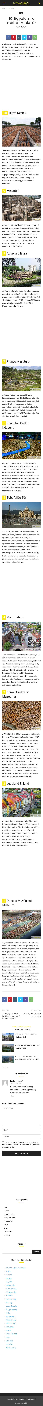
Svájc (8, 1337)
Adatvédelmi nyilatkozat (17, 1399)
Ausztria (9, 1275)
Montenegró (10, 1316)
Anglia (8, 1271)
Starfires (38, 526)
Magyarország (11, 1309)
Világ (12, 8)
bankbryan (37, 937)
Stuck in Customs (35, 457)
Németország (11, 1320)
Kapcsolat (31, 1399)
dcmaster (37, 285)
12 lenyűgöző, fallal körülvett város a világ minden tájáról (11, 1016)
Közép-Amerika (9, 1218)
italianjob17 (37, 728)
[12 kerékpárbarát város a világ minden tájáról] (8, 1037)
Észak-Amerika (9, 1214)
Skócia (8, 1330)
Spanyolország (11, 1334)
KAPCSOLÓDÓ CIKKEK (21, 1027)
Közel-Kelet (8, 1232)
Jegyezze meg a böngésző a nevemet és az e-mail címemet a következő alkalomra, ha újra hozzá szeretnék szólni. (21, 1144)
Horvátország (11, 1299)
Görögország (11, 1292)
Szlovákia (9, 1341)
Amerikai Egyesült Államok (15, 1268)
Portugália (10, 1327)
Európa (6, 1211)
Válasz (12, 1096)
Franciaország (11, 1288)
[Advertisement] (21, 85)
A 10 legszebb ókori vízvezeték (32, 1015)
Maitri (38, 145)
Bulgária (9, 1282)
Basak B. (37, 219)
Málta (8, 1313)
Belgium (9, 1278)
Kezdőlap (5, 8)
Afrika (6, 1225)
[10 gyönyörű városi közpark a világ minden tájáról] (8, 1048)
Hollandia (9, 1295)
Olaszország (10, 1323)
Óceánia (7, 1235)
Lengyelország (11, 1306)
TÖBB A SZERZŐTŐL (21, 1029)
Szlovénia (9, 1344)
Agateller (37, 389)
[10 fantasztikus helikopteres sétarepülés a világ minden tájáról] (8, 1059)
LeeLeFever (36, 815)
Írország (9, 1302)
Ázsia (6, 1228)
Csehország (10, 1285)
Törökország (10, 1348)
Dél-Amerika (8, 1221)
